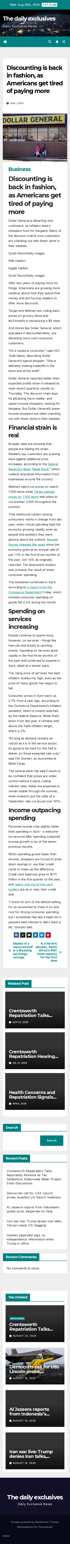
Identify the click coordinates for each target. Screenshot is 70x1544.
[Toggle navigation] (64, 42)
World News (17, 1318)
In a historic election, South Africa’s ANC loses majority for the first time (46, 952)
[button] (49, 42)
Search (12, 1128)
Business (19, 169)
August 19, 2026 (24, 1378)
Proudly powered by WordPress (30, 1521)
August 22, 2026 (24, 1335)
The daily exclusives (29, 18)
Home (6, 1535)
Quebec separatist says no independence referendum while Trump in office (30, 1239)
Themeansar (45, 1526)
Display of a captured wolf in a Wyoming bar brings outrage (23, 950)
